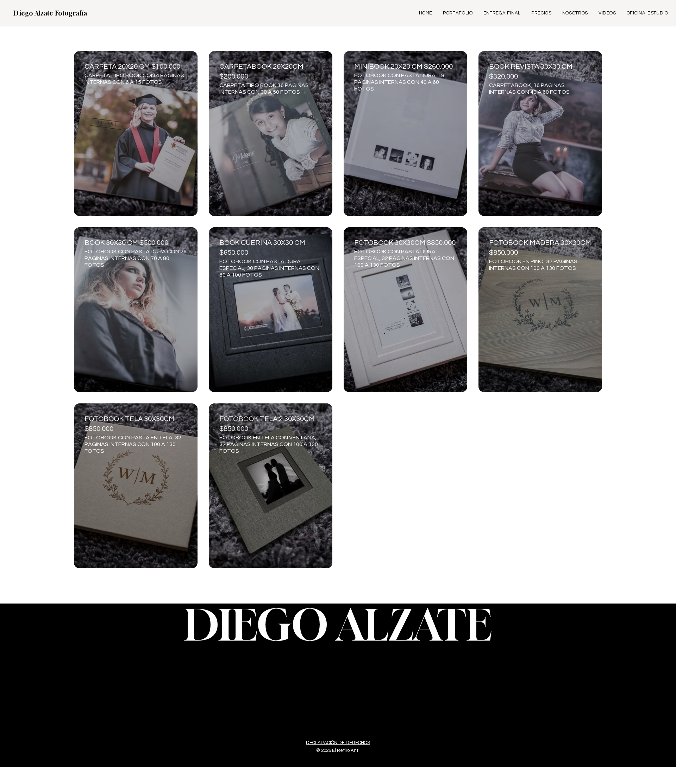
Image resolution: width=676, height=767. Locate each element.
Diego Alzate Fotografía (50, 13)
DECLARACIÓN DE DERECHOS (338, 742)
